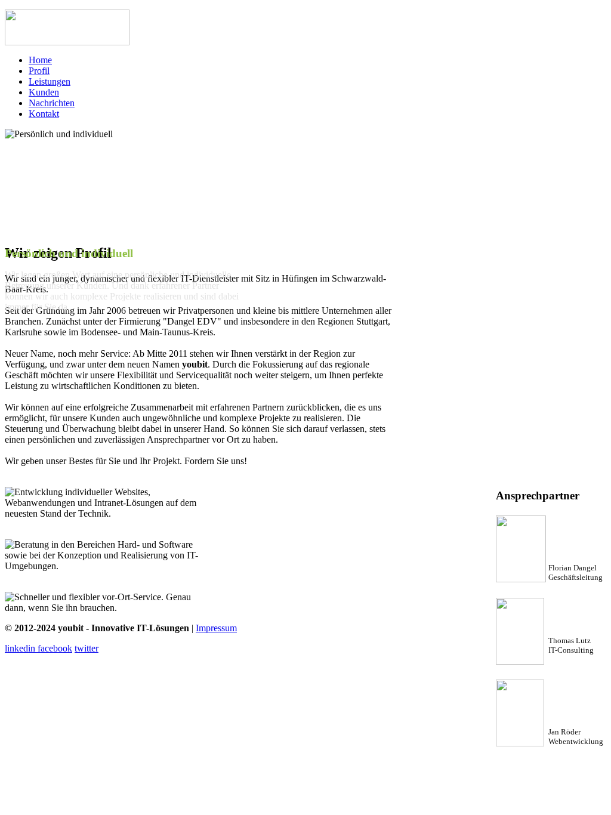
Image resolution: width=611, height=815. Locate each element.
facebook (55, 648)
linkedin (21, 648)
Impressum (216, 628)
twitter (86, 648)
